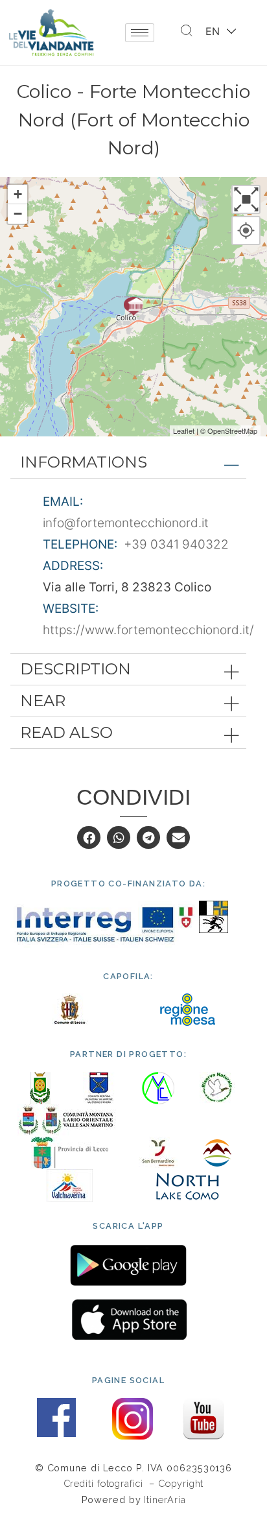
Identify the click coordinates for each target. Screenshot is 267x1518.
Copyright (180, 1483)
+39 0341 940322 (176, 544)
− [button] (18, 214)
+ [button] (18, 194)
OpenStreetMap (232, 430)
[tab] (128, 462)
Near (42, 700)
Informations (83, 462)
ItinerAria (164, 1499)
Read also (66, 732)
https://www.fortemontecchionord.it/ (148, 630)
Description (75, 668)
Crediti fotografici (105, 1483)
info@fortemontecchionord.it (126, 523)
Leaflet (183, 430)
